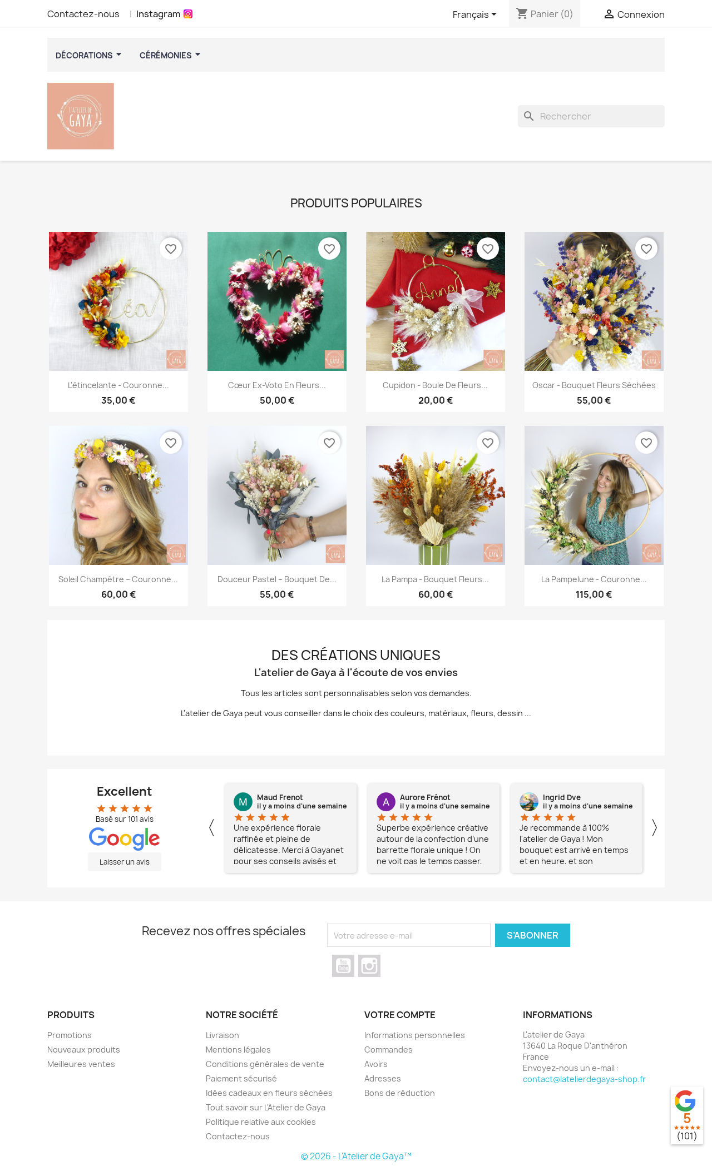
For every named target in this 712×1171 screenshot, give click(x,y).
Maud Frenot (280, 797)
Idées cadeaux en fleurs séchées (269, 1093)
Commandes (388, 1049)
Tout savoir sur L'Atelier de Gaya (265, 1107)
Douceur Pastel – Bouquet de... (277, 579)
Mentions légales (238, 1049)
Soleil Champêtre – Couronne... (118, 579)
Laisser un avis (125, 862)
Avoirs (376, 1064)
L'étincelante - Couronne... (118, 385)
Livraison (222, 1035)
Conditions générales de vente (265, 1064)
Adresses (382, 1078)
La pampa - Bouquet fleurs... (435, 579)
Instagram (158, 13)
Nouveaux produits (83, 1049)
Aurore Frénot (425, 797)
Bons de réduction (399, 1093)
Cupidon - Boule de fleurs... (435, 385)
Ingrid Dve (562, 797)
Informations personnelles (414, 1035)
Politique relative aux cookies (261, 1122)
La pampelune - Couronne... (594, 579)
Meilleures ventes (81, 1064)
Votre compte (400, 1015)
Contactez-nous (83, 14)
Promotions (69, 1035)
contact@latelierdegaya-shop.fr (584, 1079)
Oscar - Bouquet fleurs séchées (594, 385)
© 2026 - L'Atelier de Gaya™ (356, 1156)
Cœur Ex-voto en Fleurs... (277, 385)
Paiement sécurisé (241, 1078)
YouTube (343, 966)
